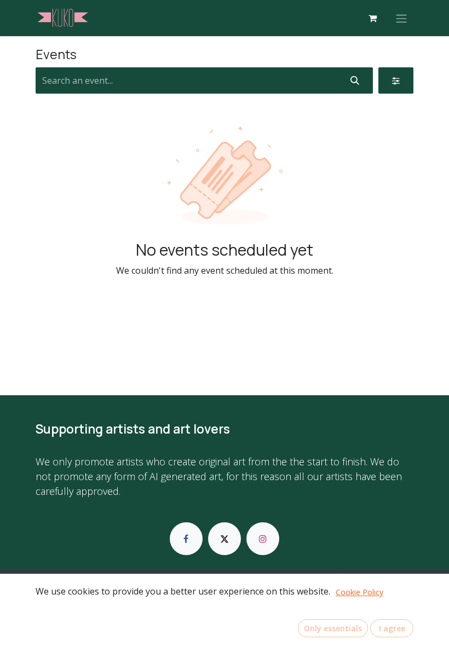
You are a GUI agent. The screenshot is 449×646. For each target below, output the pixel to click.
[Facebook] (186, 538)
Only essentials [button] (333, 628)
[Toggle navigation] (401, 18)
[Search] (355, 80)
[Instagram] (262, 538)
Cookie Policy (359, 592)
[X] (224, 538)
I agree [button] (392, 628)
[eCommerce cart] (372, 18)
